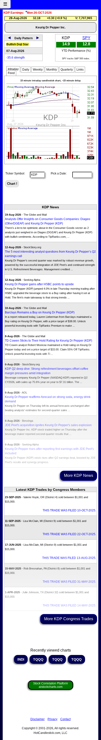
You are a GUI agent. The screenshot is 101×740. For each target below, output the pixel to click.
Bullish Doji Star (17, 44)
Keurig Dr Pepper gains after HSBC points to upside (39, 284)
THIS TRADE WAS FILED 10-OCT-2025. (69, 510)
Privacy (52, 719)
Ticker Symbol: (15, 173)
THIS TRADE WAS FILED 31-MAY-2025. (69, 581)
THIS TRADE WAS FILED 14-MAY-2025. (69, 605)
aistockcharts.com (50, 685)
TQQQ (38, 659)
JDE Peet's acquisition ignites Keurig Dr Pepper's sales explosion (48, 425)
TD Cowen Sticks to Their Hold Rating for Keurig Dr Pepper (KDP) (48, 340)
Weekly (38, 69)
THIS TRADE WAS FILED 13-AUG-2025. (69, 558)
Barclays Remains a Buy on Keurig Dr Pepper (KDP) (40, 312)
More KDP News (78, 475)
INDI (20, 659)
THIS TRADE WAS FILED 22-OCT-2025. (69, 534)
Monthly (51, 69)
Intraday (13, 69)
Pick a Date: (57, 173)
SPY (86, 38)
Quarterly (67, 69)
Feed (11, 73)
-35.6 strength (15, 57)
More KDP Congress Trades (68, 619)
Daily (25, 69)
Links (80, 69)
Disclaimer (37, 719)
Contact (65, 719)
